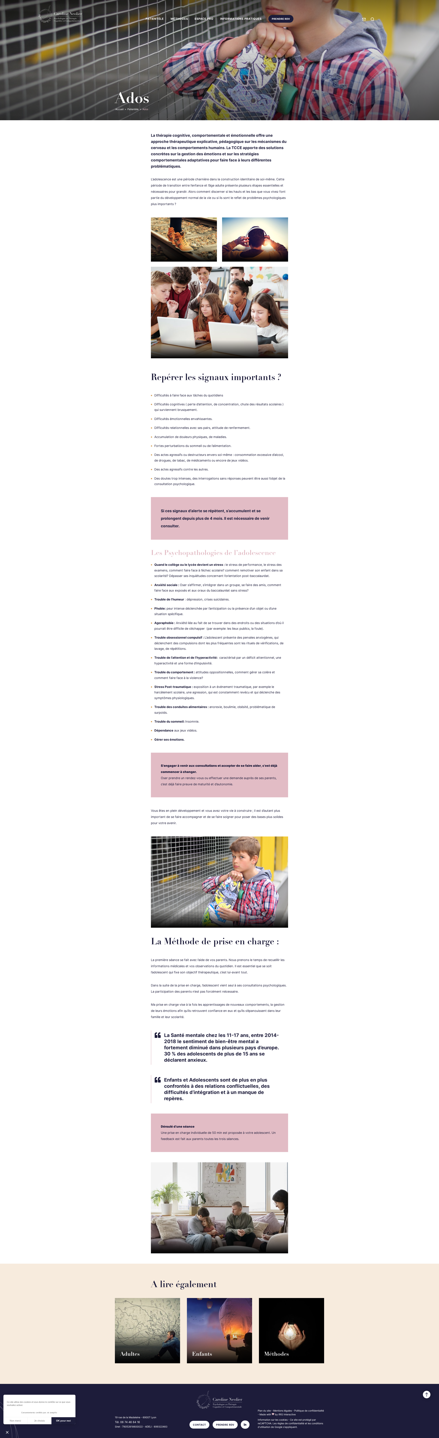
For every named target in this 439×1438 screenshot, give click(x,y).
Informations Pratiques (241, 18)
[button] (7, 1432)
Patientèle (155, 18)
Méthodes (179, 18)
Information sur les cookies (273, 1419)
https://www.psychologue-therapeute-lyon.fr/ (354, 108)
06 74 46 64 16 (130, 1422)
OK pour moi (63, 1420)
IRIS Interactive (287, 1414)
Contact (199, 1424)
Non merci (15, 1420)
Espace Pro (204, 18)
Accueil (119, 109)
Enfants (202, 1354)
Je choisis (39, 1420)
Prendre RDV (281, 20)
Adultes (130, 1354)
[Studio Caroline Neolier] (60, 14)
